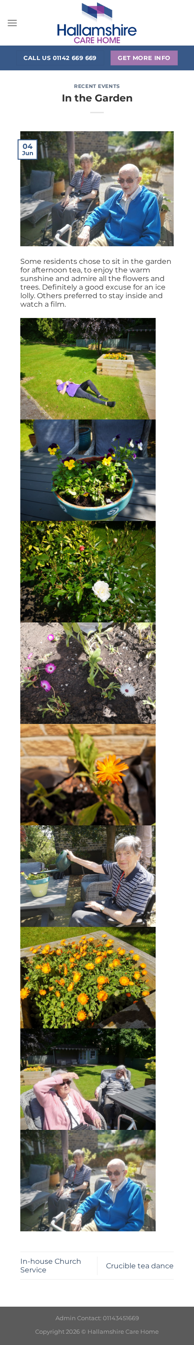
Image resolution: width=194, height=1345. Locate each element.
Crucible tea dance (140, 1266)
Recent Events (97, 86)
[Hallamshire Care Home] (97, 23)
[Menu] (12, 23)
